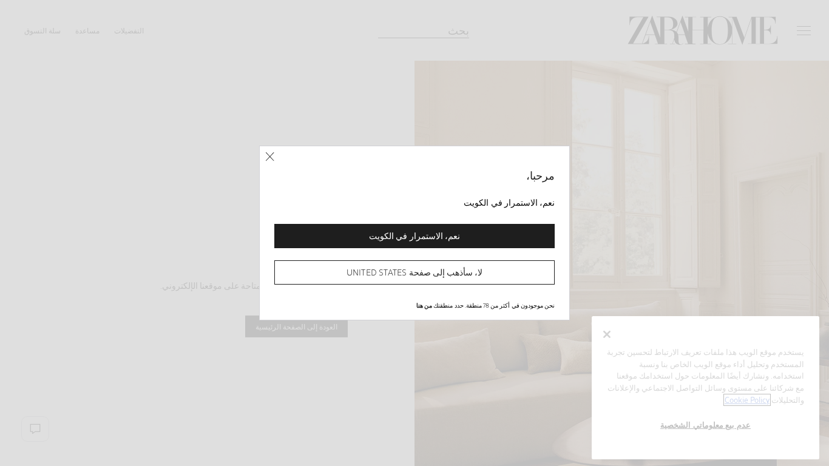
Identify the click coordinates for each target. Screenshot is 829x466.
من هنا (424, 305)
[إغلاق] (270, 157)
